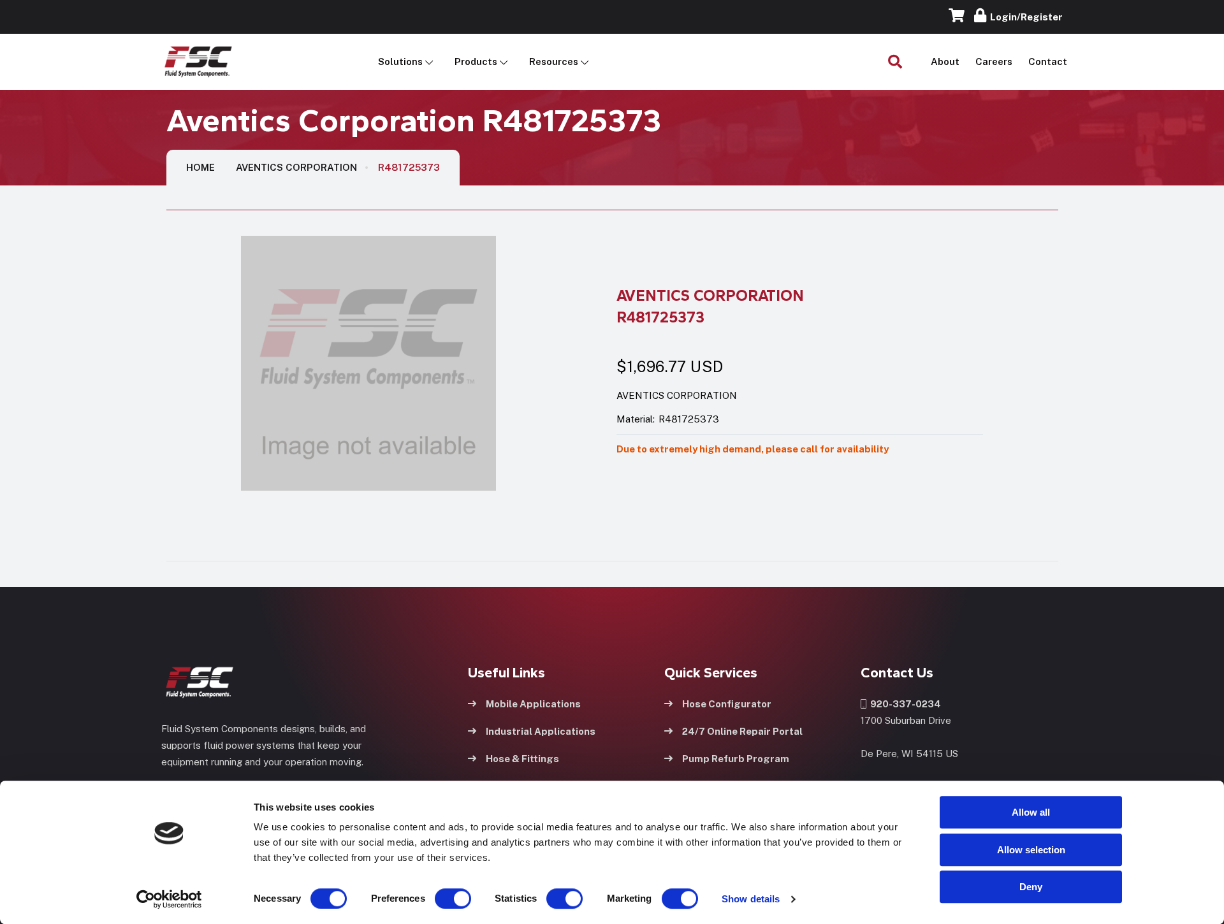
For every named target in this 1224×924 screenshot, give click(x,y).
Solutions (400, 61)
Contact (1047, 61)
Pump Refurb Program (735, 758)
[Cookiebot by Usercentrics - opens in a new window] (169, 899)
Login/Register (1024, 16)
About (945, 61)
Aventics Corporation (296, 167)
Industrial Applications (540, 731)
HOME (200, 167)
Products (476, 61)
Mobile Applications (533, 703)
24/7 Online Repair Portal (742, 731)
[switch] (440, 898)
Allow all (1031, 812)
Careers (993, 61)
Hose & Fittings (522, 758)
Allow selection (1031, 849)
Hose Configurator (726, 703)
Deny (1030, 886)
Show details (751, 898)
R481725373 (409, 167)
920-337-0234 (903, 703)
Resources (553, 61)
